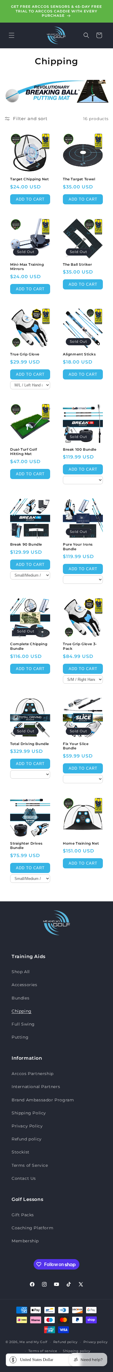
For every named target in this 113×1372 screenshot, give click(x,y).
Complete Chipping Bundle (28, 646)
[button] (11, 35)
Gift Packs (23, 1214)
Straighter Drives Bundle (26, 845)
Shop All (21, 971)
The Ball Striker (77, 264)
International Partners (36, 1086)
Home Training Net (81, 843)
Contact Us (24, 1178)
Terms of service (42, 1351)
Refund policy (27, 1139)
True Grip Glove (24, 354)
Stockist (21, 1152)
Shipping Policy (29, 1113)
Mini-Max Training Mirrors (27, 266)
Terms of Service (30, 1165)
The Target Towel (79, 179)
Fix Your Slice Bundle (75, 746)
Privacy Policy (27, 1126)
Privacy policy (95, 1342)
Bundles (20, 998)
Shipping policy (76, 1351)
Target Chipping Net (29, 179)
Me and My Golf (33, 1342)
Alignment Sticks (79, 354)
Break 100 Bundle (79, 449)
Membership (25, 1240)
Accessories (24, 984)
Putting (20, 1037)
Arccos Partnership (33, 1073)
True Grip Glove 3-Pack (80, 646)
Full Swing (23, 1024)
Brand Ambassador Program (43, 1100)
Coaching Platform (32, 1227)
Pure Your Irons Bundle (78, 546)
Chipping (22, 1011)
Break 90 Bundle (26, 544)
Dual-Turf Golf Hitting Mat (23, 451)
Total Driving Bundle (29, 744)
